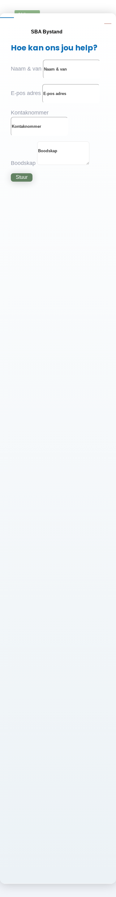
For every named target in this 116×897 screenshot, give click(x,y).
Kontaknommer (30, 113)
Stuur (22, 177)
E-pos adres (26, 93)
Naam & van (26, 69)
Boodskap (23, 163)
